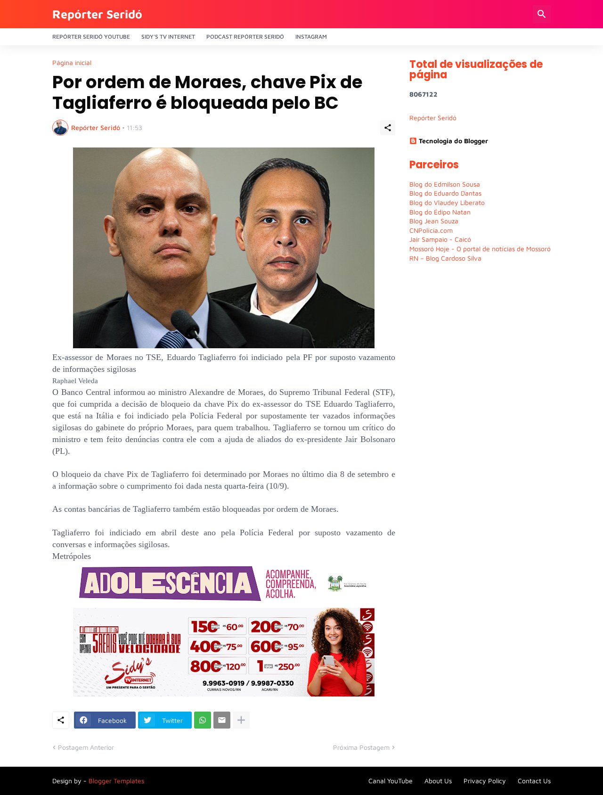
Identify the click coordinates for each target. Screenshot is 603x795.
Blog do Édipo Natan (440, 212)
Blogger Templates (116, 781)
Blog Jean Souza (433, 221)
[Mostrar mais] (241, 720)
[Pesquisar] (542, 14)
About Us (438, 781)
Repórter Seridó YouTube (91, 36)
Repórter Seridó (97, 14)
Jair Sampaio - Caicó (440, 239)
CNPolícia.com (431, 230)
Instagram (311, 36)
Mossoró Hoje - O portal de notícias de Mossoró (480, 249)
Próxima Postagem (361, 747)
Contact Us (534, 781)
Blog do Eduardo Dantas (445, 193)
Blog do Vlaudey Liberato (447, 202)
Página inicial (71, 62)
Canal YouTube (390, 781)
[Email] (221, 720)
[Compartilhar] (387, 127)
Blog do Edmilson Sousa (444, 184)
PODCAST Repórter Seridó (245, 36)
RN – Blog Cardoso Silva (445, 258)
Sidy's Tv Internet (168, 36)
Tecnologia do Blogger (453, 141)
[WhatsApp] (202, 720)
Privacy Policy (485, 781)
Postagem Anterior (86, 747)
